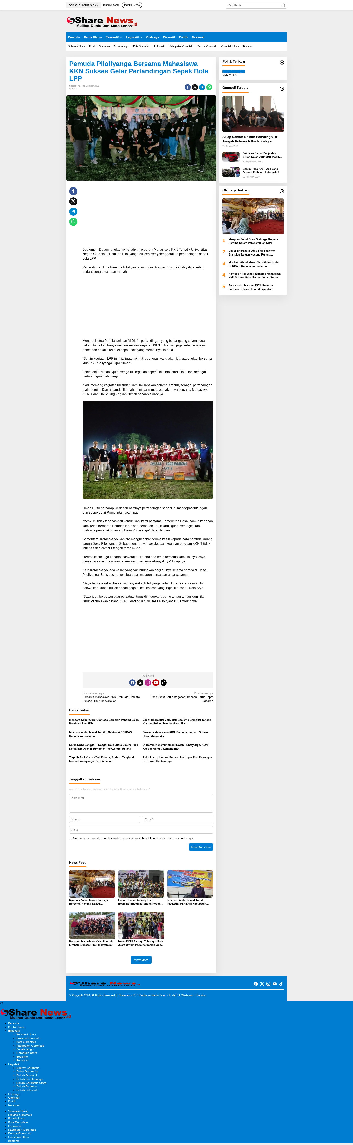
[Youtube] (155, 682)
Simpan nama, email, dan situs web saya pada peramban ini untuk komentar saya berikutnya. (133, 838)
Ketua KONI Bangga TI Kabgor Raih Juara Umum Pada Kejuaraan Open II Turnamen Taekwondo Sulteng (103, 746)
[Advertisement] (148, 215)
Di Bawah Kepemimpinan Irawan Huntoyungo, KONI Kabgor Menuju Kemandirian (175, 746)
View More (141, 960)
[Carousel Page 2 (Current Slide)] (229, 71)
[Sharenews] (102, 21)
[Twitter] (140, 682)
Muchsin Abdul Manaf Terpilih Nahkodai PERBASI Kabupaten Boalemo (101, 734)
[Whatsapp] (209, 87)
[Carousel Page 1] (224, 71)
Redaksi (201, 995)
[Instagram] (148, 682)
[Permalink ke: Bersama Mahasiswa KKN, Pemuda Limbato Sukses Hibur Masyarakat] (92, 925)
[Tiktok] (164, 682)
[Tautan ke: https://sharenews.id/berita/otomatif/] (281, 88)
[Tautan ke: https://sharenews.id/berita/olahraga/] (281, 191)
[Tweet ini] (195, 87)
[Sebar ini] (188, 87)
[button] (283, 5)
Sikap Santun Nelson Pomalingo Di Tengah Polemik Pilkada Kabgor (249, 139)
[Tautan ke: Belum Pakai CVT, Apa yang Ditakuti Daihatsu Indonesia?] (231, 171)
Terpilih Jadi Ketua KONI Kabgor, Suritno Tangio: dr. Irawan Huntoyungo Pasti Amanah (102, 759)
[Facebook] (132, 682)
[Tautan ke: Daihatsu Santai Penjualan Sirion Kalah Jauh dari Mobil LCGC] (231, 156)
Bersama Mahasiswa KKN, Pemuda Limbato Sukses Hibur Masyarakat (111, 697)
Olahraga (73, 88)
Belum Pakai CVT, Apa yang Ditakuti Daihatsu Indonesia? (261, 170)
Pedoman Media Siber (152, 995)
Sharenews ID (127, 995)
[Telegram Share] (202, 87)
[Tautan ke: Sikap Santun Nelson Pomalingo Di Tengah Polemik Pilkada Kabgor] (253, 114)
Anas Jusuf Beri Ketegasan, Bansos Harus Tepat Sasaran (182, 697)
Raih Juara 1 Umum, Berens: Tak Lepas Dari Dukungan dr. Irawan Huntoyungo (177, 759)
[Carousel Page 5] (242, 71)
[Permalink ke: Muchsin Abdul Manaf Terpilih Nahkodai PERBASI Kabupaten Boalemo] (190, 883)
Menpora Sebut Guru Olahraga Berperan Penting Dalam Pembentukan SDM (104, 721)
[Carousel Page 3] (233, 71)
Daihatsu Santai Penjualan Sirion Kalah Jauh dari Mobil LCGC (261, 155)
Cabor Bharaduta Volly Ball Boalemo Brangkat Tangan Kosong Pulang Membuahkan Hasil (177, 721)
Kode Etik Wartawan (181, 995)
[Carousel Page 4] (238, 71)
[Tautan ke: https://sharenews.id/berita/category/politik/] (281, 62)
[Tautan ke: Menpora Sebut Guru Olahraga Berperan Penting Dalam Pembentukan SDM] (253, 216)
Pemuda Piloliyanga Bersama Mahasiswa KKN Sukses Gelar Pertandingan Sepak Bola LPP (255, 276)
